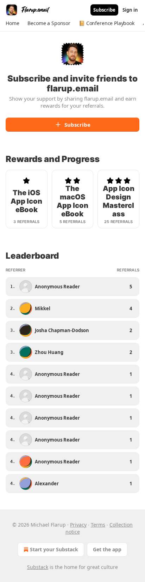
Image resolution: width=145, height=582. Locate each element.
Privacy (78, 524)
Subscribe (104, 10)
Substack (37, 567)
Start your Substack (54, 549)
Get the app (107, 549)
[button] (12, 23)
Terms (98, 524)
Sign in (130, 10)
